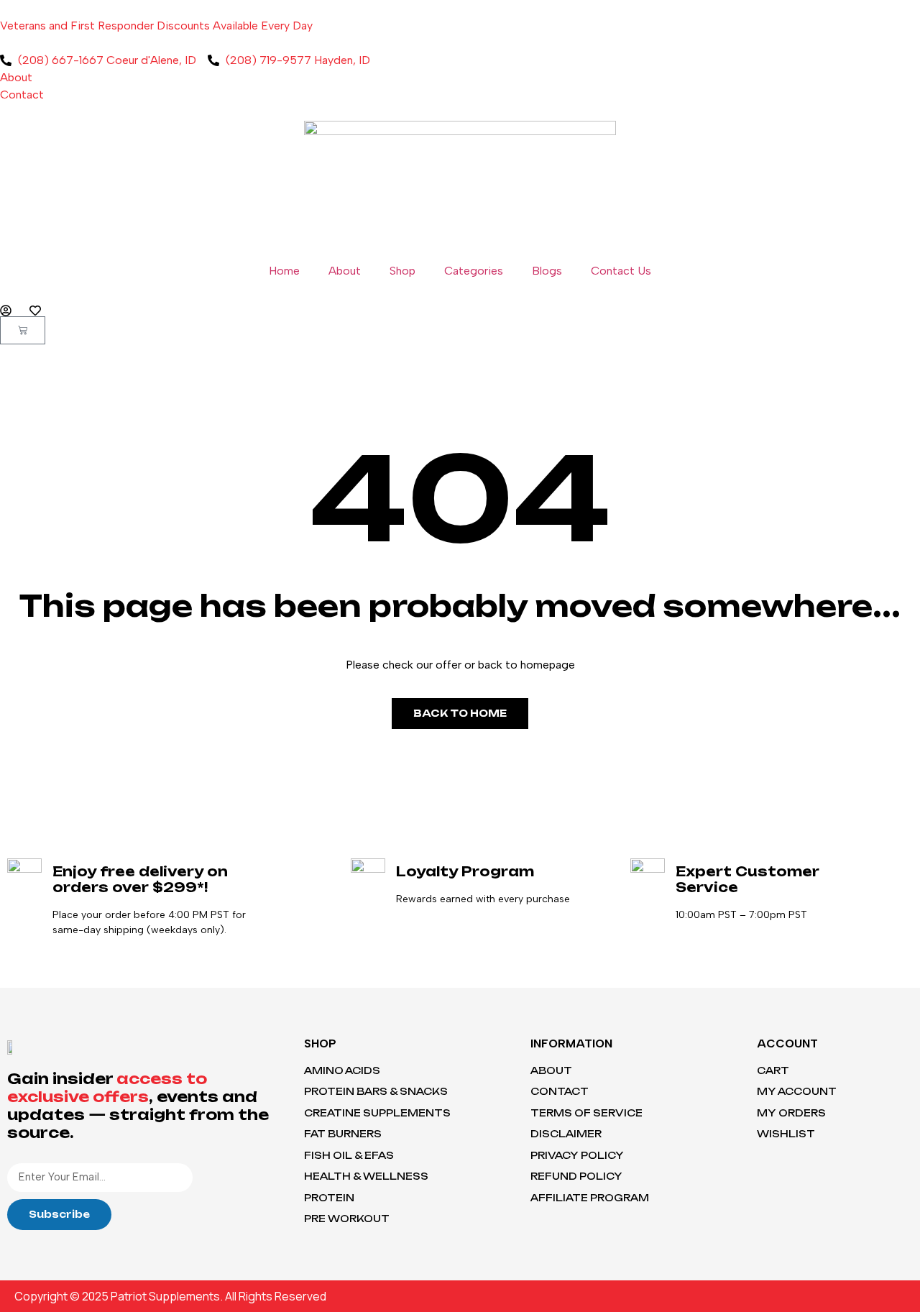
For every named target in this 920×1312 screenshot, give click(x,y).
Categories (473, 270)
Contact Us (621, 270)
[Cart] (22, 330)
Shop (402, 270)
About (344, 270)
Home (284, 270)
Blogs (547, 270)
